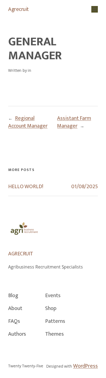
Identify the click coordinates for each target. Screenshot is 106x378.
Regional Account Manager (28, 122)
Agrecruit (18, 9)
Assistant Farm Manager (74, 122)
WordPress (85, 366)
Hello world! (25, 187)
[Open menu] (94, 9)
